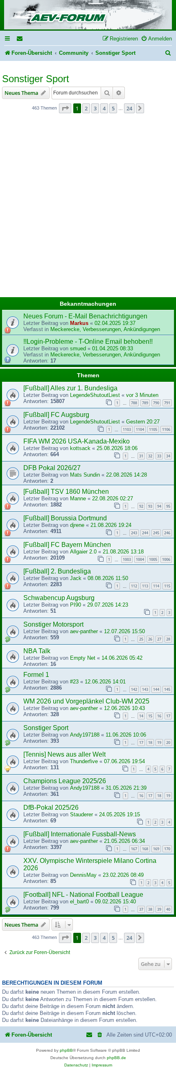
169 (156, 848)
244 (145, 532)
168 (145, 848)
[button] (65, 108)
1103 (127, 429)
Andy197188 (84, 735)
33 (159, 456)
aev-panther (84, 631)
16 (159, 716)
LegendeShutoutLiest (95, 395)
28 (168, 639)
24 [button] (129, 108)
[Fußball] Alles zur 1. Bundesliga (70, 388)
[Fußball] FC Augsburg (56, 414)
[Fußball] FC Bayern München (67, 544)
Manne (78, 498)
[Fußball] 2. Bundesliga (57, 571)
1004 (140, 559)
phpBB (66, 1050)
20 (168, 742)
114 (156, 586)
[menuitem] (20, 39)
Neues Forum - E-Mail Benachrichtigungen (85, 316)
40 (168, 909)
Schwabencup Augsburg (59, 597)
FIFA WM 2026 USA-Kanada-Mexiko (76, 441)
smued (78, 348)
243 (134, 532)
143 (145, 689)
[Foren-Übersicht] (88, 15)
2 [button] (86, 108)
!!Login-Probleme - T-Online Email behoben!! (88, 341)
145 (167, 689)
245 (156, 532)
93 (150, 506)
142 (134, 689)
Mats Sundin (85, 475)
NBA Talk (36, 650)
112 (134, 586)
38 (150, 909)
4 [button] (104, 108)
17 (168, 716)
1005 (153, 559)
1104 (140, 429)
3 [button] (95, 108)
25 (141, 639)
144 (156, 689)
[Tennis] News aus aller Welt (64, 754)
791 (167, 402)
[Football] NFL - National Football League (83, 894)
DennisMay (83, 875)
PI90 (75, 605)
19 (159, 742)
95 (168, 506)
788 (134, 402)
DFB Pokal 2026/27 (52, 467)
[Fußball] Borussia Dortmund (65, 518)
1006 (166, 559)
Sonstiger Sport (35, 78)
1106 (166, 429)
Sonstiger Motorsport (53, 624)
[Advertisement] (88, 208)
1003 (127, 559)
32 (150, 456)
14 (141, 716)
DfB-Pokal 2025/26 (51, 807)
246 (167, 532)
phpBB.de (116, 1057)
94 (159, 506)
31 (141, 456)
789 (145, 402)
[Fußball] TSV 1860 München (66, 491)
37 (141, 909)
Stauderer (81, 814)
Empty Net (82, 658)
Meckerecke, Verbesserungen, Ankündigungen (105, 329)
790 (156, 402)
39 (159, 909)
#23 (74, 682)
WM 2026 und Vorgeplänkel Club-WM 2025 (86, 701)
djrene (77, 525)
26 (150, 639)
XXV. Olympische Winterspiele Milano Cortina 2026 (89, 864)
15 (150, 716)
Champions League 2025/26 (64, 780)
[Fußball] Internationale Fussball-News (79, 834)
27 (159, 639)
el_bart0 (79, 901)
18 (150, 742)
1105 (153, 429)
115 (167, 586)
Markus (79, 323)
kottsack (80, 448)
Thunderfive (84, 761)
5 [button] (113, 108)
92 (141, 506)
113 (145, 586)
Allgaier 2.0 (83, 552)
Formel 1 (36, 674)
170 (167, 848)
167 (134, 848)
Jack (75, 578)
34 (168, 456)
